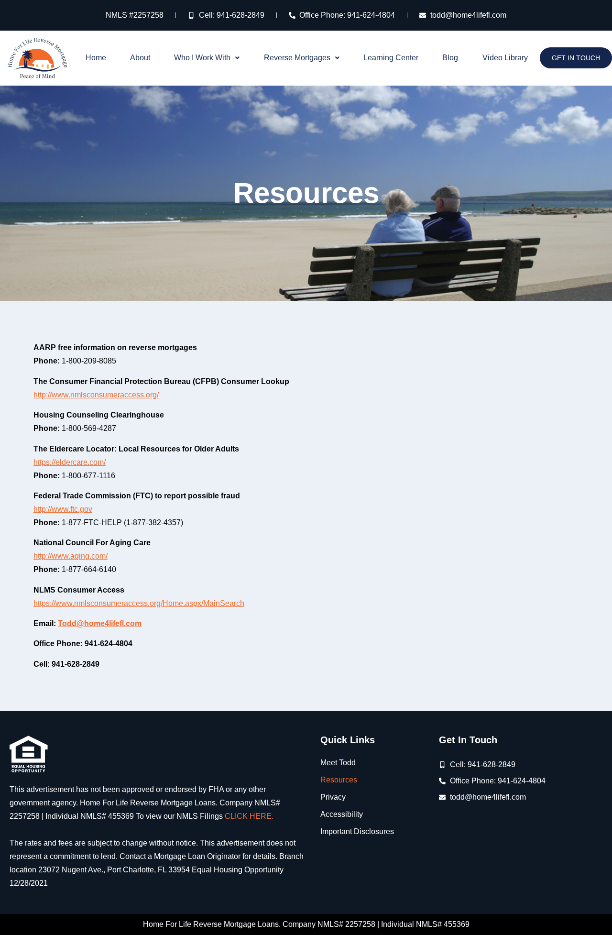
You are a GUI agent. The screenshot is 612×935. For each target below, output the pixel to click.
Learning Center (390, 58)
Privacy (333, 797)
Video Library (505, 58)
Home (96, 58)
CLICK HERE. (249, 816)
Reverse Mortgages (297, 58)
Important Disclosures (357, 831)
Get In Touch (576, 58)
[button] (206, 58)
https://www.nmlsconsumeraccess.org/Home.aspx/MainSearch (138, 603)
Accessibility (341, 814)
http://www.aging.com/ (70, 556)
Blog (450, 58)
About (140, 58)
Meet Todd (338, 763)
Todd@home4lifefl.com (100, 623)
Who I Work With (202, 58)
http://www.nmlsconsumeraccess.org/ (96, 395)
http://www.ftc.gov (62, 509)
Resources (338, 780)
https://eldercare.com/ (69, 462)
